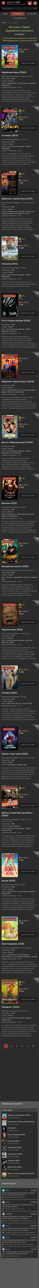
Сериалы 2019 (11, 891)
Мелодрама (6, 148)
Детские (34, 957)
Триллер (4, 213)
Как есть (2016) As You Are (14, 1209)
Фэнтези (27, 577)
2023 (13, 573)
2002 (13, 324)
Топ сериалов (32, 14)
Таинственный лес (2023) (14, 1197)
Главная (5, 14)
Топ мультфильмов (19, 18)
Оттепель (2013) (10, 135)
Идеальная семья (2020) (14, 72)
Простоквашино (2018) (13, 943)
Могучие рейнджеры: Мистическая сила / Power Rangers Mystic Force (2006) (20, 1221)
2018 (13, 950)
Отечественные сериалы (27, 83)
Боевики (9, 577)
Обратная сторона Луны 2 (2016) (18, 381)
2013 (13, 142)
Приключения (16, 453)
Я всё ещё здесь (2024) (13, 1256)
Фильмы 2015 (11, 514)
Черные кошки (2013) (12, 629)
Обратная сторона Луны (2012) (17, 198)
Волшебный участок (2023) (15, 566)
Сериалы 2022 (27, 703)
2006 (13, 824)
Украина (17, 826)
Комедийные (6, 85)
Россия (10, 81)
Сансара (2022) (9, 692)
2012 (13, 207)
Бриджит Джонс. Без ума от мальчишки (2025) (20, 1232)
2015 (13, 509)
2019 (13, 887)
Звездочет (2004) (10, 1007)
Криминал (18, 213)
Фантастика (30, 211)
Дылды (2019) (8, 880)
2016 (13, 385)
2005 (13, 446)
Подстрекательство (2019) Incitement (19, 1244)
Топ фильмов (17, 14)
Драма (28, 146)
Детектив (26, 213)
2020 (13, 78)
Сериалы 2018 (11, 955)
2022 (13, 699)
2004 (13, 1013)
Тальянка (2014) (10, 263)
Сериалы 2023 (22, 765)
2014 (13, 270)
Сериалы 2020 (12, 83)
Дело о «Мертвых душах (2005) (17, 442)
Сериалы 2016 (11, 390)
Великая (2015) (9, 503)
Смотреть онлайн (28, 63)
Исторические (12, 516)
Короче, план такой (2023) (15, 753)
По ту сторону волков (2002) (16, 320)
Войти (30, 3)
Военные (5, 642)
